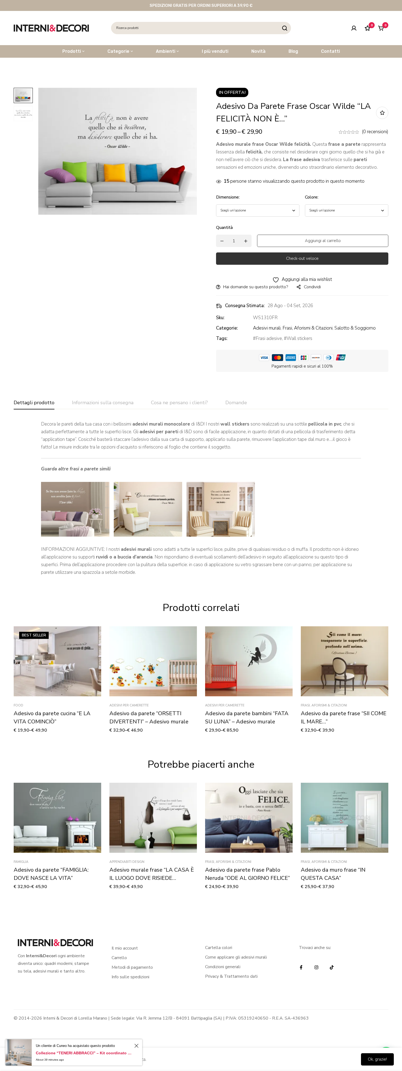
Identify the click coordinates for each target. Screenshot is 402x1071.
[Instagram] (316, 967)
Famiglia (21, 862)
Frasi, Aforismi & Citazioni (307, 328)
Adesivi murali (267, 328)
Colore (311, 197)
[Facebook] (301, 967)
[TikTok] (332, 967)
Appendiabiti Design (126, 862)
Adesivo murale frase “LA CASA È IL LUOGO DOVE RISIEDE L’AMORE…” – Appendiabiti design (151, 878)
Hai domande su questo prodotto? (255, 287)
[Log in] (354, 28)
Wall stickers (299, 338)
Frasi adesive (269, 338)
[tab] (34, 403)
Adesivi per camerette (129, 705)
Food (18, 705)
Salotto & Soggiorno (355, 328)
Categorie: (227, 328)
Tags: (222, 338)
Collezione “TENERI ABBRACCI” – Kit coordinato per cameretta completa (84, 1053)
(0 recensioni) (375, 132)
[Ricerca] (285, 28)
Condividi (312, 287)
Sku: (220, 318)
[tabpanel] (201, 498)
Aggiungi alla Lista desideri (382, 113)
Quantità (224, 228)
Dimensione (228, 197)
